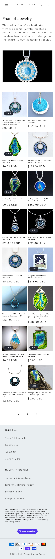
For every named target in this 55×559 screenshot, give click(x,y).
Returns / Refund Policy (19, 484)
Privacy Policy (13, 491)
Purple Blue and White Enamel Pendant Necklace (40, 162)
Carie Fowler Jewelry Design (31, 554)
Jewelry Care (12, 458)
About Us (10, 451)
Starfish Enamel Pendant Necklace (12, 277)
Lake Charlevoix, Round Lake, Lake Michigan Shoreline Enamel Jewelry (39, 316)
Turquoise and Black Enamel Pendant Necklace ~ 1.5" (13, 315)
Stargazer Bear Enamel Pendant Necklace (37, 277)
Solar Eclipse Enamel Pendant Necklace (39, 238)
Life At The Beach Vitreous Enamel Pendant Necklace (13, 355)
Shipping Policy (14, 498)
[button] (6, 4)
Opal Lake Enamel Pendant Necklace (12, 162)
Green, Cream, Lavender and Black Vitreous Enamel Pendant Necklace (13, 122)
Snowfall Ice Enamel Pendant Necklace (13, 238)
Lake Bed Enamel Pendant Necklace (38, 121)
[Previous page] (18, 414)
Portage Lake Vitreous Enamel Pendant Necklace (14, 200)
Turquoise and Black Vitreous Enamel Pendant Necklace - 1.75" (14, 395)
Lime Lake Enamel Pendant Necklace (38, 355)
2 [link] (36, 414)
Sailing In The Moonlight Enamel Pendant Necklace (38, 200)
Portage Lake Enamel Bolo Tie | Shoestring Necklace (40, 394)
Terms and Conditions (18, 478)
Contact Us (12, 445)
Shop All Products (15, 438)
